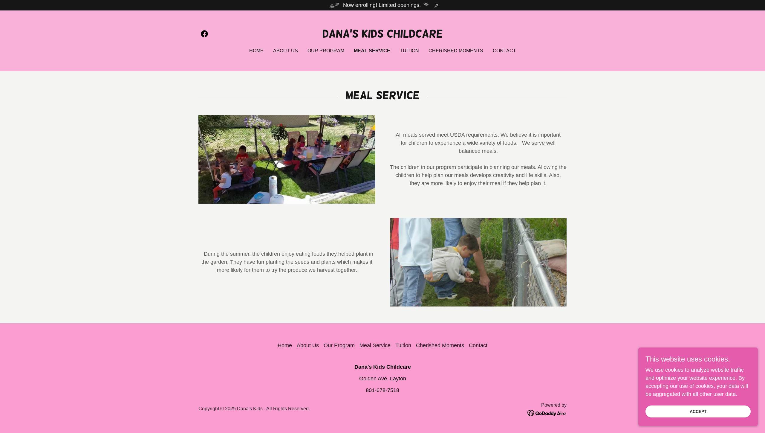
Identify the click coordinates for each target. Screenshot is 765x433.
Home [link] (256, 50)
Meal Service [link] (372, 50)
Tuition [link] (409, 50)
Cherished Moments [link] (456, 50)
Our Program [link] (325, 50)
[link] (204, 34)
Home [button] (285, 345)
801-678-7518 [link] (382, 390)
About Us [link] (285, 50)
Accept (698, 411)
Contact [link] (504, 50)
